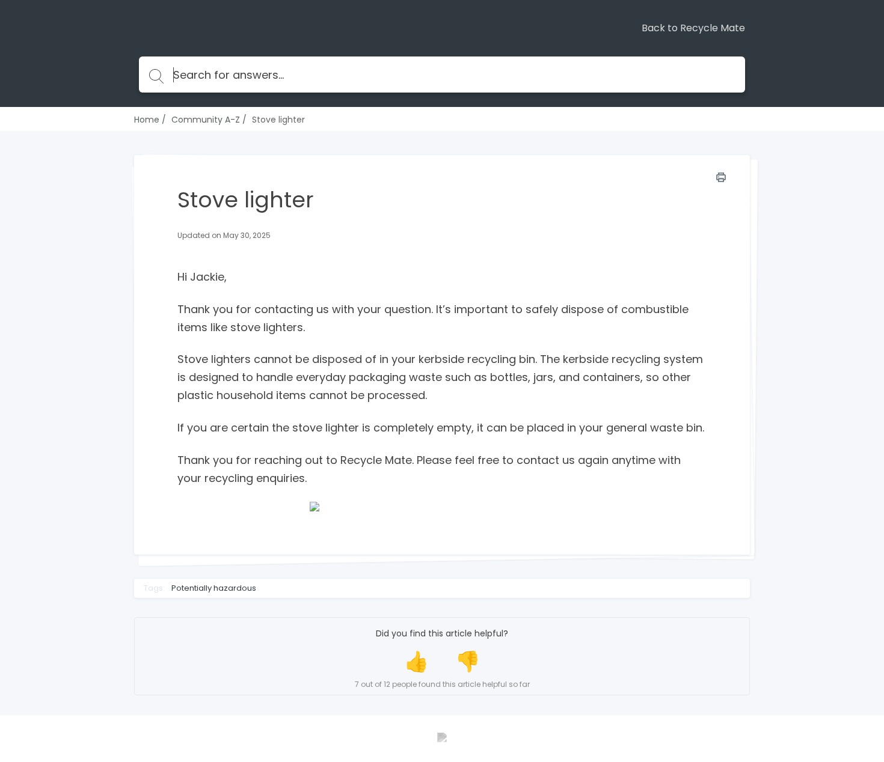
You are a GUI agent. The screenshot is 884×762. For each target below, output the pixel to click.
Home (146, 120)
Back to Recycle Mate (693, 28)
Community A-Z (205, 120)
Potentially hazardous (213, 588)
